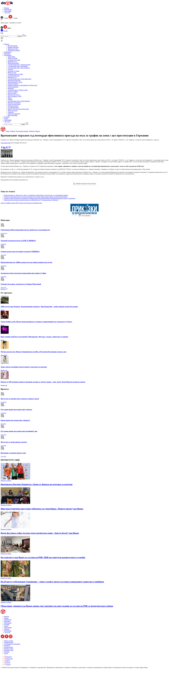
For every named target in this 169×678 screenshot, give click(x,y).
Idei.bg (8, 660)
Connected (11, 112)
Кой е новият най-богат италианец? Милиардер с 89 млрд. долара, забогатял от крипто (34, 337)
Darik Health (7, 11)
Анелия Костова (5, 143)
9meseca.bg (4, 355)
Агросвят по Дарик (13, 71)
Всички (3, 289)
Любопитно (7, 52)
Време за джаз (12, 72)
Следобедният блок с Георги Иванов (19, 101)
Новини (6, 8)
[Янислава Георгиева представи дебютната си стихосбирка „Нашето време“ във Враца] (15, 503)
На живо (6, 117)
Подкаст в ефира (13, 91)
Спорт (6, 118)
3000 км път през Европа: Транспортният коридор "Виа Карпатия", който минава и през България (39, 306)
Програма (7, 53)
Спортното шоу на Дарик (15, 74)
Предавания (7, 9)
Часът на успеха (12, 110)
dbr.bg (2, 310)
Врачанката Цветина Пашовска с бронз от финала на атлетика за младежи (36, 484)
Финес (10, 98)
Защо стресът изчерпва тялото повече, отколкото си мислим (24, 367)
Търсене (6, 629)
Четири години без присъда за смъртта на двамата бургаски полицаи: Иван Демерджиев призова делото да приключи (39, 198)
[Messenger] (4, 145)
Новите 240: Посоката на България (18, 109)
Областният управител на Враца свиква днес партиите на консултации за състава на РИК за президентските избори (57, 606)
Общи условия (8, 641)
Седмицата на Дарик (14, 60)
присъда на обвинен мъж (34, 203)
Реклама (6, 652)
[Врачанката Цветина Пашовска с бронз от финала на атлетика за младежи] (15, 479)
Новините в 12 (12, 77)
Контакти (7, 645)
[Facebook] (7, 145)
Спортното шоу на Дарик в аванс (18, 90)
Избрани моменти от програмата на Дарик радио (22, 85)
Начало (6, 618)
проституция (23, 203)
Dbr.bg (8, 662)
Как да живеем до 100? (14, 96)
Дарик (7, 131)
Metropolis (11, 88)
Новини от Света (13, 49)
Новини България (13, 47)
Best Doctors (7, 630)
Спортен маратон (13, 87)
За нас (6, 653)
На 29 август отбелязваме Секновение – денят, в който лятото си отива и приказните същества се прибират (52, 582)
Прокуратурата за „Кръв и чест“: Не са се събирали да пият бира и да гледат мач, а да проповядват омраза (36, 195)
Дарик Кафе (11, 56)
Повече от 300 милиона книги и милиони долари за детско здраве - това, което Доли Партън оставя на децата (43, 382)
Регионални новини (14, 50)
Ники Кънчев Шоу (13, 63)
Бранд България (12, 115)
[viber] (9, 148)
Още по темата (12, 93)
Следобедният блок (13, 75)
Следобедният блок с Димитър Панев (19, 64)
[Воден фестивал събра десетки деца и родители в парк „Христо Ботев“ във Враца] (15, 527)
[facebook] (2, 148)
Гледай (5, 31)
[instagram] (10, 638)
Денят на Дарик (12, 58)
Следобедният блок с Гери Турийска (19, 68)
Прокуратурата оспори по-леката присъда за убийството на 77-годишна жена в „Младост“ (31, 200)
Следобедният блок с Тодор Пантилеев (19, 79)
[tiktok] (3, 638)
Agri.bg (8, 664)
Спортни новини (13, 83)
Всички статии (8, 648)
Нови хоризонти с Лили (15, 82)
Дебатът (10, 99)
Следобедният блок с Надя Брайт (18, 66)
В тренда (10, 69)
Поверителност (8, 642)
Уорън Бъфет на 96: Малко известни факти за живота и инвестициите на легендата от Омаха (36, 322)
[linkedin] (4, 148)
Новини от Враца (34, 131)
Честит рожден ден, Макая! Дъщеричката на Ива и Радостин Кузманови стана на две (33, 352)
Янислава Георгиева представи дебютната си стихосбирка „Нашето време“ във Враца (42, 509)
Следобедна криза (13, 107)
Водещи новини (13, 45)
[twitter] (7, 148)
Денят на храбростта (14, 113)
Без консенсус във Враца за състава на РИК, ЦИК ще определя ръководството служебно (43, 557)
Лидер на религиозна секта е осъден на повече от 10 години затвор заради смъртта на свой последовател (35, 197)
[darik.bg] (7, 5)
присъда (3, 203)
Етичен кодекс (8, 647)
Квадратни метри (13, 106)
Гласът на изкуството (14, 104)
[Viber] (2, 145)
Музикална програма (14, 80)
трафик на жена (10, 203)
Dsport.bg (9, 657)
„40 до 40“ (7, 12)
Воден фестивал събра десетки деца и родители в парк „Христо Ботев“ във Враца (40, 533)
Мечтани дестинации (14, 102)
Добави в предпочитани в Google (86, 183)
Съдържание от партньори (12, 644)
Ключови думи (8, 650)
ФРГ (17, 203)
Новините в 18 (12, 61)
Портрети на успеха (14, 94)
